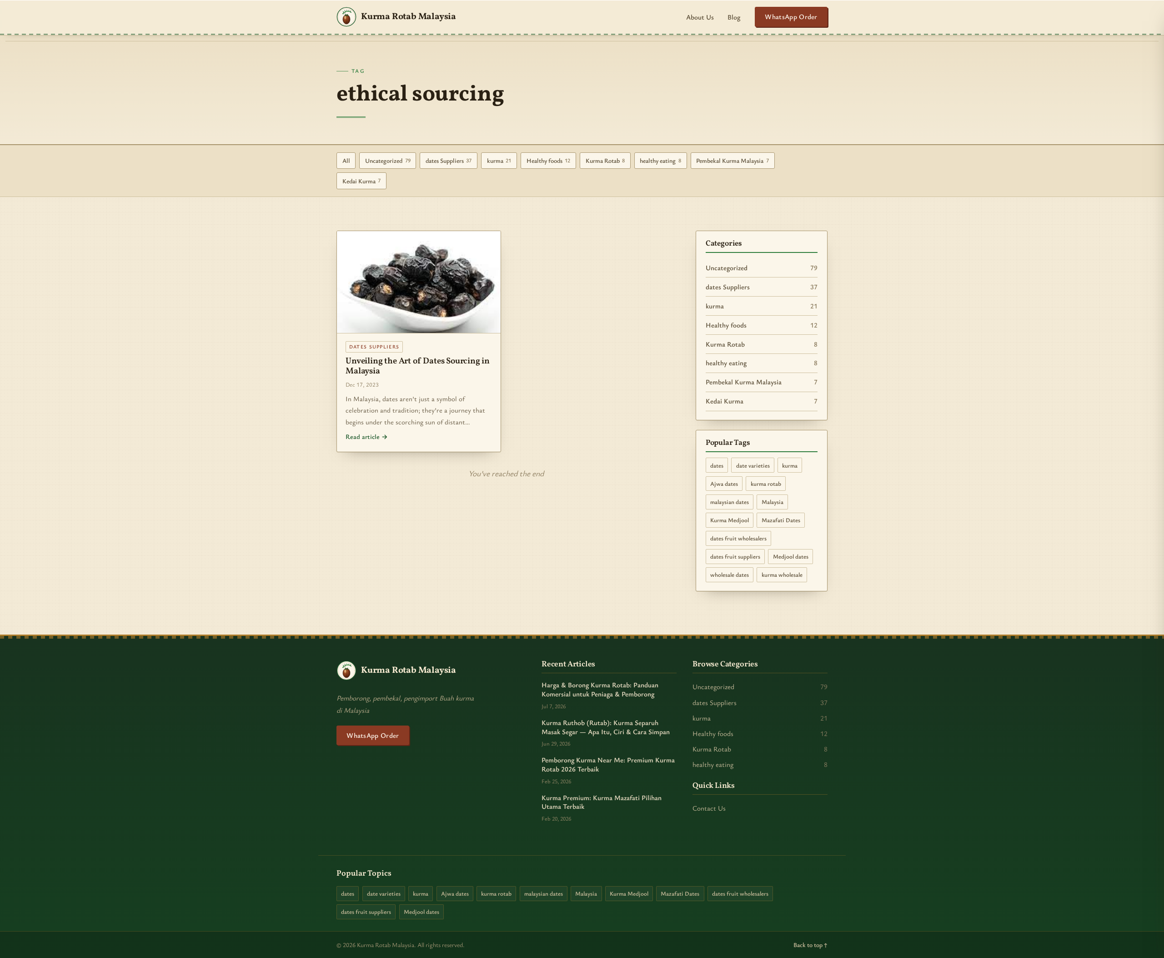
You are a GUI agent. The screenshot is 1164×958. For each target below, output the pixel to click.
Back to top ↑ (810, 944)
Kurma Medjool (729, 520)
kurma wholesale (782, 574)
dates (716, 465)
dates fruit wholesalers (738, 538)
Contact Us (709, 807)
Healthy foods (549, 160)
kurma (499, 160)
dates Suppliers (449, 160)
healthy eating (660, 160)
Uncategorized (388, 160)
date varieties (753, 465)
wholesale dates (729, 574)
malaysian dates (729, 502)
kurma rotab (766, 483)
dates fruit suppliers (735, 556)
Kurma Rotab (605, 160)
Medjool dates (790, 556)
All (346, 160)
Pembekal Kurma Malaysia (732, 160)
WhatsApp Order (791, 16)
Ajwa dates (724, 483)
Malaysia (772, 502)
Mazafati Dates (781, 520)
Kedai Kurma (361, 180)
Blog (734, 16)
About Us (700, 16)
